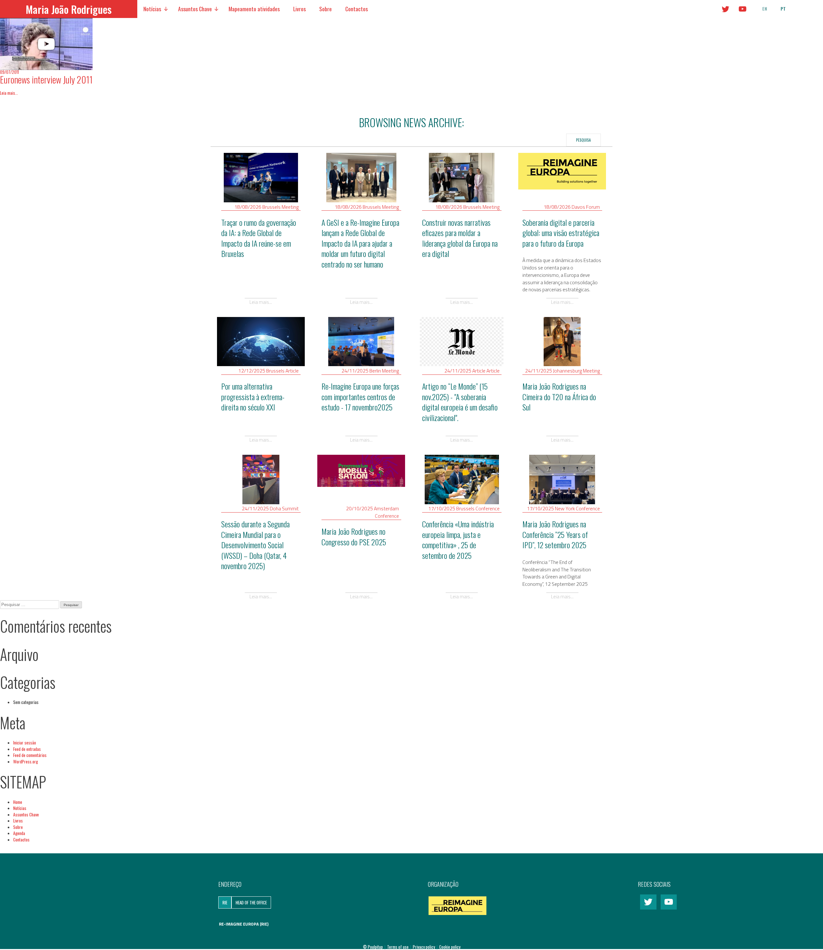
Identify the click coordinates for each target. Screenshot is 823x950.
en (764, 8)
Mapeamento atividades (254, 8)
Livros (299, 8)
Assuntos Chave (195, 8)
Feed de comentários (30, 755)
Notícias (152, 8)
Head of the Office (251, 902)
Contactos (356, 8)
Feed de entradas (27, 749)
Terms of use (398, 947)
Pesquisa (583, 140)
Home (17, 802)
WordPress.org (25, 761)
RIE (224, 902)
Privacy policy (424, 947)
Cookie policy (449, 947)
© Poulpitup (373, 947)
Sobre (325, 8)
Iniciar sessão (24, 742)
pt (783, 8)
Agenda (19, 833)
